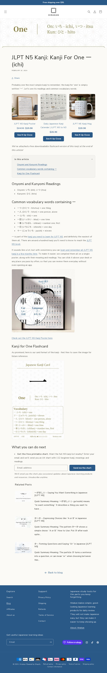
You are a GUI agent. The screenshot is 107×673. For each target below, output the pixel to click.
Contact (41, 621)
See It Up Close (24, 135)
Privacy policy (61, 664)
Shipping (42, 603)
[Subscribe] (50, 642)
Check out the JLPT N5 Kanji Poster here (32, 338)
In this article (21, 159)
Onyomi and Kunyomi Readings (32, 164)
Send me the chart (82, 468)
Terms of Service (46, 615)
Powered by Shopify (33, 664)
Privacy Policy (44, 597)
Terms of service (74, 664)
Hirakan (23, 664)
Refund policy (48, 664)
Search (10, 597)
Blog (9, 603)
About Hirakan (77, 627)
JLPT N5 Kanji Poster (24, 123)
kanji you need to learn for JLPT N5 (45, 236)
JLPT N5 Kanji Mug (82, 123)
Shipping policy (88, 664)
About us (11, 615)
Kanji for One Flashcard (28, 173)
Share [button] (17, 78)
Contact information (54, 667)
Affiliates (11, 609)
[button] (5, 12)
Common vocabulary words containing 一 (37, 169)
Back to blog (55, 572)
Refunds (42, 609)
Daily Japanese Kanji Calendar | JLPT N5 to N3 (53, 125)
